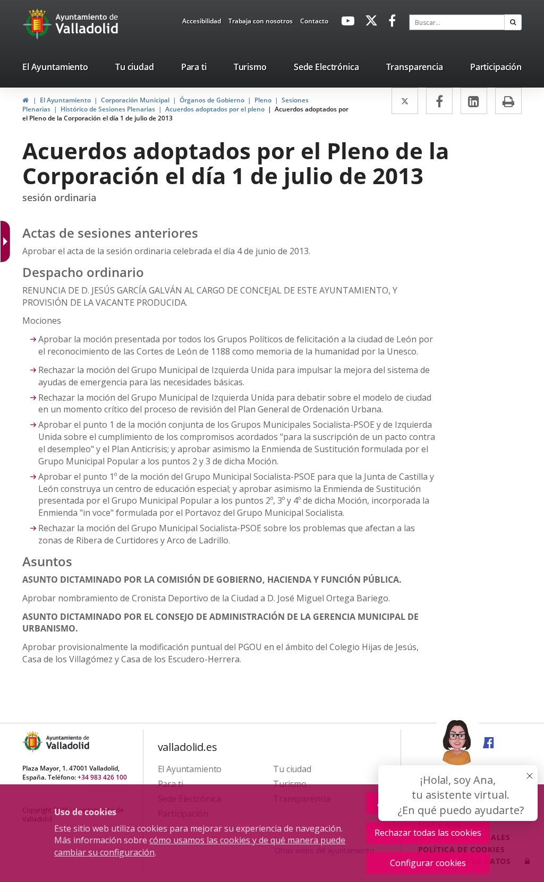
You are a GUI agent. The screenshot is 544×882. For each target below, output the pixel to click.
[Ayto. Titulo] (67, 742)
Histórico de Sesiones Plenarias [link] (108, 109)
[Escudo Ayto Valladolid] (33, 742)
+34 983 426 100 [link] (102, 777)
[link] (201, 22)
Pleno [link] (262, 100)
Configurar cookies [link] (428, 863)
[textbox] (457, 22)
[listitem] (55, 69)
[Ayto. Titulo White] (87, 24)
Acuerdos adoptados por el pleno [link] (215, 109)
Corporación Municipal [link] (135, 100)
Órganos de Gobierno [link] (212, 100)
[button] (513, 22)
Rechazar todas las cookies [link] (428, 832)
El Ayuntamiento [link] (65, 100)
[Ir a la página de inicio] (38, 24)
